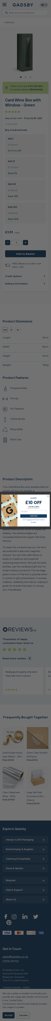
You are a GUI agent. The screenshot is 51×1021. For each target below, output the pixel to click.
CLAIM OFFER (33, 516)
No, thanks (33, 522)
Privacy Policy (29, 519)
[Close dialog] (48, 496)
